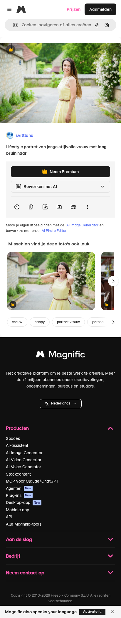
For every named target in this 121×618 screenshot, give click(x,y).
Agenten (18, 488)
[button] (61, 403)
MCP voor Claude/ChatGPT (32, 481)
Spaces (13, 438)
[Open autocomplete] (13, 25)
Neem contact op (25, 572)
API (9, 516)
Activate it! (92, 611)
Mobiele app (17, 509)
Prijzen (73, 9)
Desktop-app (23, 502)
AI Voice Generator (23, 466)
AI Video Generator (23, 459)
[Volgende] (113, 281)
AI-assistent (17, 445)
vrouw (17, 322)
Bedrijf (13, 556)
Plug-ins (18, 495)
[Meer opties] (87, 207)
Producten (17, 428)
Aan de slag (19, 539)
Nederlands (60, 403)
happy (40, 322)
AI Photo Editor (54, 230)
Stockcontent (18, 474)
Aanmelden (100, 9)
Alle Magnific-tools (23, 524)
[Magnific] (60, 355)
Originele (38, 50)
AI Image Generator (82, 225)
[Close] (112, 611)
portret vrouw (68, 322)
